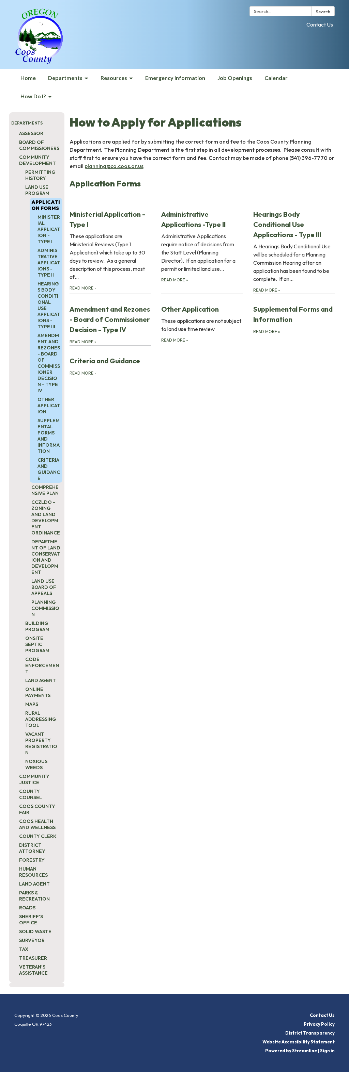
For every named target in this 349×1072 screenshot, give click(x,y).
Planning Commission (45, 608)
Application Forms (45, 205)
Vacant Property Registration (41, 743)
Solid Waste (35, 931)
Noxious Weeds (36, 764)
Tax (23, 949)
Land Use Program (37, 190)
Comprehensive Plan (45, 490)
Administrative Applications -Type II (48, 262)
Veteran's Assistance (33, 970)
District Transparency (310, 1033)
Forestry (32, 860)
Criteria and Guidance (48, 469)
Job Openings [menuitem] (234, 78)
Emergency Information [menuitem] (175, 78)
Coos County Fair (37, 809)
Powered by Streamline (291, 1050)
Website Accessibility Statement (298, 1041)
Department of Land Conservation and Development (45, 557)
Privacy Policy (319, 1024)
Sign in (327, 1050)
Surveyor (32, 940)
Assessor (31, 133)
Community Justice (34, 779)
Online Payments (37, 692)
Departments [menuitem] (65, 78)
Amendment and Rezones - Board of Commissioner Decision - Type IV (48, 363)
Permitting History (40, 175)
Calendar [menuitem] (276, 78)
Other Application (48, 405)
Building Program (37, 626)
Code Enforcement (42, 665)
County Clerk (38, 836)
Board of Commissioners (39, 145)
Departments (27, 123)
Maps (31, 704)
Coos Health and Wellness (37, 824)
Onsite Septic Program (37, 644)
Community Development (37, 160)
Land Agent (40, 680)
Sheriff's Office (31, 919)
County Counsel (30, 794)
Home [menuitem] (28, 78)
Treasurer (33, 958)
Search (323, 11)
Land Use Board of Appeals (43, 587)
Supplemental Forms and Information (48, 435)
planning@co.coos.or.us (114, 166)
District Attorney (32, 848)
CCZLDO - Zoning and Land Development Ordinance (45, 517)
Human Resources (33, 872)
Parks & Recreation (34, 896)
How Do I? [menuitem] (33, 96)
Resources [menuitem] (114, 78)
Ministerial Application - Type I (48, 229)
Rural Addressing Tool (40, 719)
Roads (27, 908)
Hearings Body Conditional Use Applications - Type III (48, 305)
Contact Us (319, 24)
